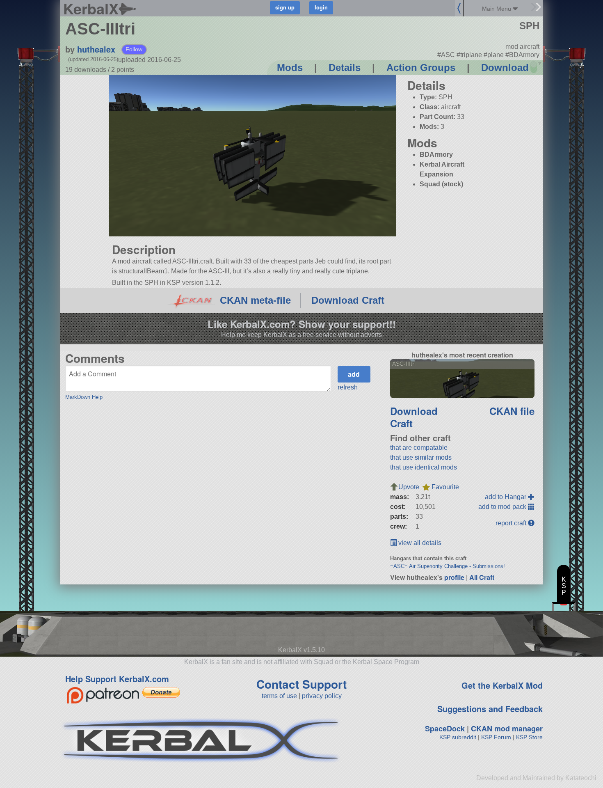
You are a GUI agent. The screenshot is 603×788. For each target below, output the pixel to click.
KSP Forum (496, 737)
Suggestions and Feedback (490, 709)
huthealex (96, 49)
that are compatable (419, 447)
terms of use (279, 695)
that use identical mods (423, 467)
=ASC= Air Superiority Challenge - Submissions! (447, 566)
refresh (348, 387)
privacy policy (322, 695)
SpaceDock (445, 728)
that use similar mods (421, 457)
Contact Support (301, 684)
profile (454, 577)
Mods (290, 67)
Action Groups (420, 67)
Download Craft (347, 300)
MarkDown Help (84, 397)
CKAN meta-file (255, 300)
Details (345, 67)
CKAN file (511, 411)
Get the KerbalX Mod (502, 685)
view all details (419, 542)
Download (505, 67)
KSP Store (529, 737)
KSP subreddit (457, 737)
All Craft (481, 577)
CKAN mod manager (507, 728)
